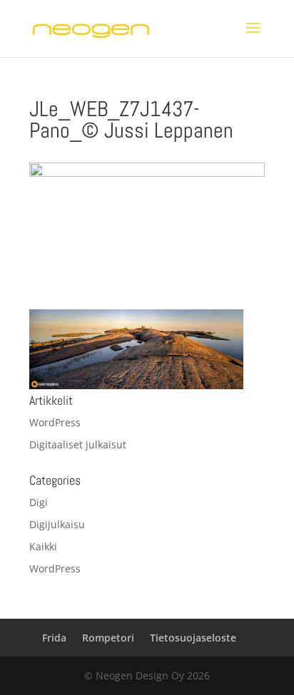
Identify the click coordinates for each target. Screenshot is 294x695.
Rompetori (108, 637)
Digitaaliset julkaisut (77, 444)
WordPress (55, 422)
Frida (54, 637)
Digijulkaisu (57, 524)
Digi (38, 502)
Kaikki (43, 546)
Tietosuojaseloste (193, 637)
